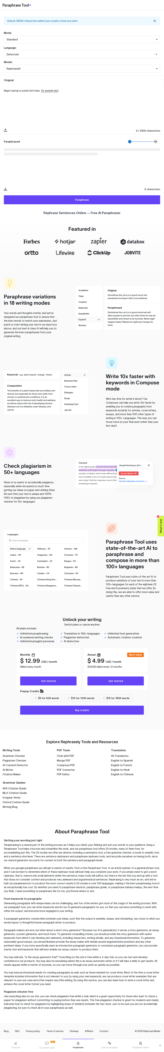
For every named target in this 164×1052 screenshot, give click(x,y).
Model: (8, 62)
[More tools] (160, 1045)
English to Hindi (120, 769)
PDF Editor (63, 774)
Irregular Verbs (11, 797)
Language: (10, 47)
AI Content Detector (15, 765)
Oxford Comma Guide (16, 802)
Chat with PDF (65, 755)
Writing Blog (10, 806)
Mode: (8, 32)
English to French (121, 765)
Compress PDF (66, 765)
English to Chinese (122, 774)
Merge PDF (63, 760)
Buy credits (82, 710)
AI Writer (8, 769)
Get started (48, 681)
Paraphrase (82, 199)
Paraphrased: (12, 141)
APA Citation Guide (14, 788)
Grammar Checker (14, 755)
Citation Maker (12, 774)
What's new (160, 524)
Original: (9, 80)
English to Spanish (122, 760)
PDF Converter (66, 769)
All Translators (119, 755)
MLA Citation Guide (15, 792)
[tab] (15, 1045)
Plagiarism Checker (14, 760)
